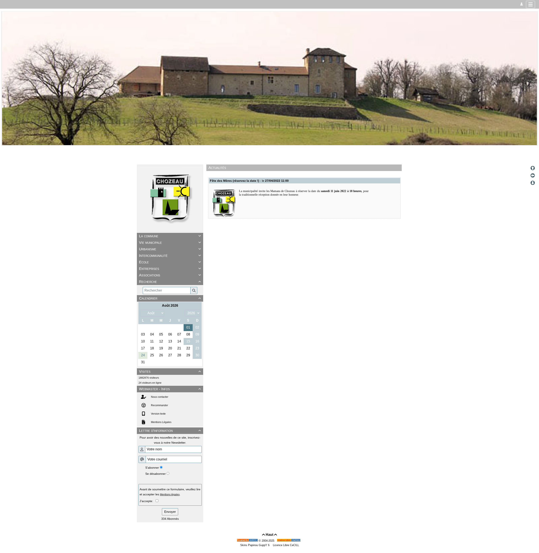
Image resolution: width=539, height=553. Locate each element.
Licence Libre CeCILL (285, 545)
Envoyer (170, 511)
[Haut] (533, 168)
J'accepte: (148, 501)
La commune (170, 236)
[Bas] (533, 183)
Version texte (158, 413)
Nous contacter (159, 396)
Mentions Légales (160, 422)
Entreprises (170, 269)
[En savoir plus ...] (289, 540)
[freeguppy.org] (248, 540)
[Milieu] (533, 175)
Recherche (170, 282)
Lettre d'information (170, 430)
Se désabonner (155, 473)
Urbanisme (170, 249)
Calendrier (170, 298)
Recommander (159, 405)
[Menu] (530, 4)
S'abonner (152, 467)
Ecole (170, 262)
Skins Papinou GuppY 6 (255, 545)
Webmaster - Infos (170, 389)
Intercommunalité (170, 255)
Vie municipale (170, 242)
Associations (170, 275)
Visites (170, 371)
